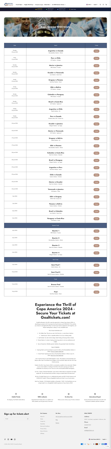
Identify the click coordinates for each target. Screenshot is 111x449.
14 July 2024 (14, 291)
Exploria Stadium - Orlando (56, 175)
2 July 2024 (14, 210)
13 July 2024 (14, 284)
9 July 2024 (14, 264)
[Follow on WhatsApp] (15, 439)
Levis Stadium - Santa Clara (56, 73)
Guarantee (42, 424)
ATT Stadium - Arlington (56, 59)
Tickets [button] (96, 51)
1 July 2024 (14, 196)
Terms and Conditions (45, 426)
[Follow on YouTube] (11, 439)
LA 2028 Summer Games (58, 4)
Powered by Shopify (18, 444)
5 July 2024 (14, 237)
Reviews (57, 423)
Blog (57, 419)
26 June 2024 (15, 123)
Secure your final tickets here (57, 355)
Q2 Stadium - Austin (55, 190)
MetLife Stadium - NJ (55, 110)
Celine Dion (47, 4)
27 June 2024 (15, 138)
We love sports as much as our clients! (64, 416)
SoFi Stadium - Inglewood (56, 103)
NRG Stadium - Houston (55, 66)
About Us (42, 416)
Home (41, 419)
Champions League (39, 4)
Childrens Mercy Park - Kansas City (55, 117)
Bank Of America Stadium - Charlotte (56, 273)
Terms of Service (43, 431)
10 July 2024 (14, 271)
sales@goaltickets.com (89, 430)
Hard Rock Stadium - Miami (56, 81)
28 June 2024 (15, 152)
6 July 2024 (14, 245)
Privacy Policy (43, 428)
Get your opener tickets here (57, 351)
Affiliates (42, 433)
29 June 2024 (15, 167)
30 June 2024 (15, 181)
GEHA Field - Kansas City (56, 197)
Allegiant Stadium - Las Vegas (56, 124)
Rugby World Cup (28, 4)
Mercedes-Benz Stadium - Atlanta (55, 52)
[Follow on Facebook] (5, 439)
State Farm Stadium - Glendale (55, 154)
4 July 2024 (14, 230)
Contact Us (42, 421)
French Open (19, 4)
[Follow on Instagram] (8, 439)
